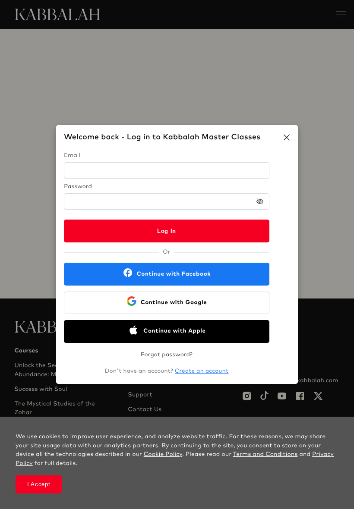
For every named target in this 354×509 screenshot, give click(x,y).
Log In (166, 231)
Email (72, 155)
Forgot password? (167, 355)
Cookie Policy (163, 454)
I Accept (39, 484)
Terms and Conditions (265, 454)
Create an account (201, 371)
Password (78, 186)
